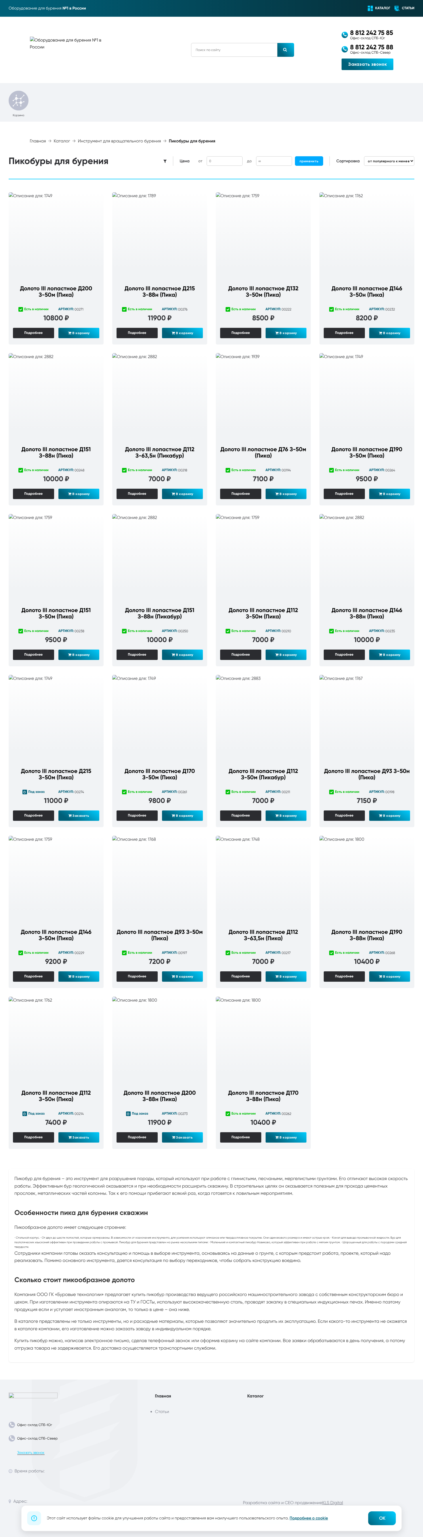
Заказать (80, 816)
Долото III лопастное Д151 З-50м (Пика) (56, 613)
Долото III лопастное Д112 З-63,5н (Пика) (263, 935)
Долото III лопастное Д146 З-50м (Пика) (56, 935)
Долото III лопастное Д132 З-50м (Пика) (263, 291)
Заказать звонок (367, 64)
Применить (309, 161)
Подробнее (33, 333)
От (200, 161)
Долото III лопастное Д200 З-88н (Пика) (160, 1096)
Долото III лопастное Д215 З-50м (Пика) (56, 774)
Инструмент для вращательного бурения (119, 141)
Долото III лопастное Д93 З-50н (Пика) (367, 774)
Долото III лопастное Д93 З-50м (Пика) (160, 935)
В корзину (80, 333)
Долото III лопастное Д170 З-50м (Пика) (160, 774)
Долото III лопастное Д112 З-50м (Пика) (263, 613)
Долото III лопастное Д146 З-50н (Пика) (366, 291)
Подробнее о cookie (309, 1518)
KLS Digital (332, 1502)
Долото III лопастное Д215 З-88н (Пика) (160, 291)
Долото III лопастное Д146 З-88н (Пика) (366, 613)
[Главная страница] (33, 1401)
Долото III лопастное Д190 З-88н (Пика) (366, 935)
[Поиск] (285, 50)
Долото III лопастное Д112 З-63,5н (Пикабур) (160, 452)
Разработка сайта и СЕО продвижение (282, 1502)
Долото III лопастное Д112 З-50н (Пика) (56, 1096)
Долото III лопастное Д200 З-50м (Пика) (56, 291)
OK (382, 1518)
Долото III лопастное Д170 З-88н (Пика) (263, 1096)
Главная (38, 141)
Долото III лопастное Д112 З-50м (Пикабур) (263, 774)
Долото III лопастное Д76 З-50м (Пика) (263, 452)
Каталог (62, 141)
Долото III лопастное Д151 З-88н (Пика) (56, 452)
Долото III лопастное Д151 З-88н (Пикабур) (160, 613)
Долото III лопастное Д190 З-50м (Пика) (366, 452)
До (249, 161)
